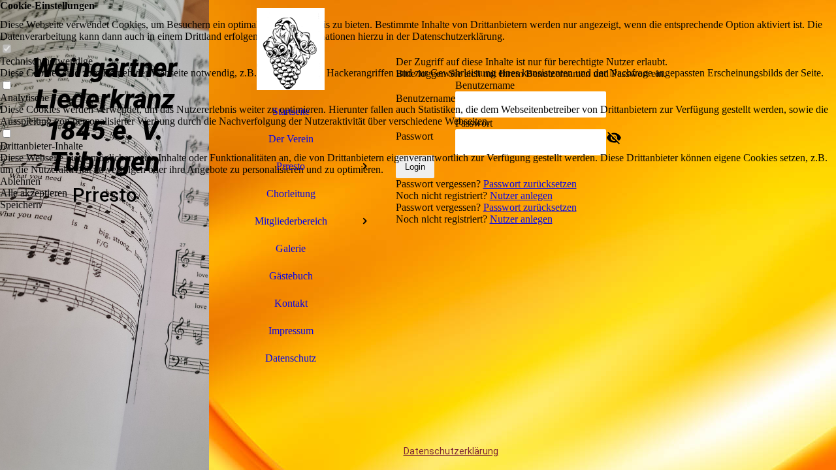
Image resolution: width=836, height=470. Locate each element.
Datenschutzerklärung (451, 451)
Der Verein (291, 138)
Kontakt (291, 303)
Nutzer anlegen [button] (521, 219)
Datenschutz (290, 358)
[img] (104, 235)
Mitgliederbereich (291, 221)
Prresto (290, 166)
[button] (418, 181)
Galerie (291, 248)
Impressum (291, 330)
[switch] (6, 49)
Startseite (291, 111)
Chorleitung (290, 193)
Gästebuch (291, 275)
